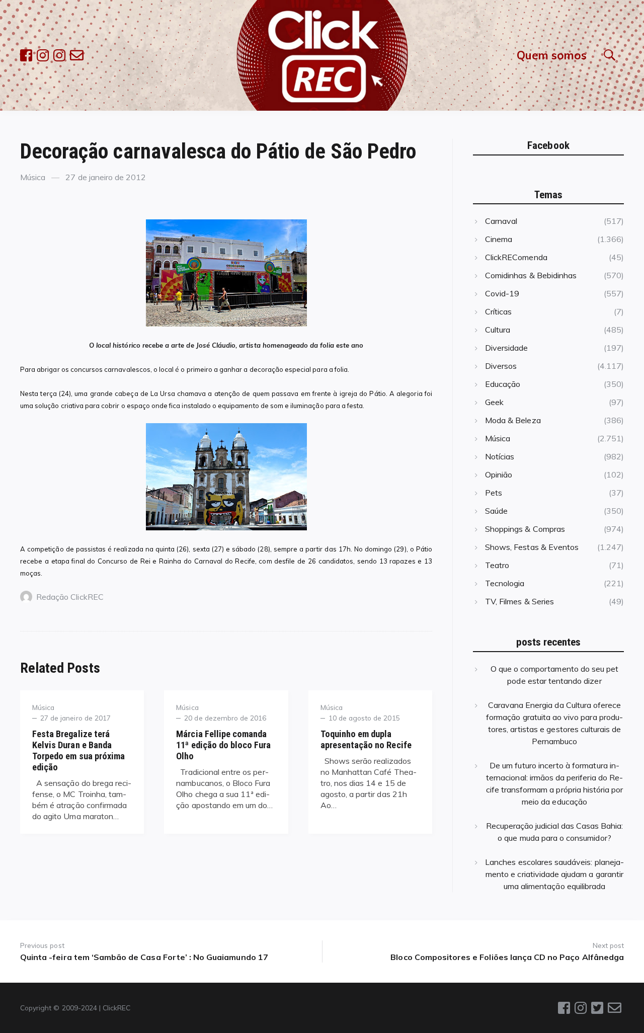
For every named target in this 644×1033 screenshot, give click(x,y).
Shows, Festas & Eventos (532, 547)
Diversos (501, 366)
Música (32, 177)
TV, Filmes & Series (519, 601)
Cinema (498, 239)
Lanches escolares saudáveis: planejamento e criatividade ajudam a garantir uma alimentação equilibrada (554, 874)
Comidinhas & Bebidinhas (531, 275)
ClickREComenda (516, 257)
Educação (502, 384)
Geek (494, 402)
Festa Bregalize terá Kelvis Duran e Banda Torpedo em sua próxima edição (78, 750)
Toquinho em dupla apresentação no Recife (366, 739)
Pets (493, 493)
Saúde (496, 511)
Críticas (498, 311)
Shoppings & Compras (525, 529)
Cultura (497, 330)
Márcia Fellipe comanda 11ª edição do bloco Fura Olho (223, 745)
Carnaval (501, 221)
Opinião (498, 474)
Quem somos (552, 55)
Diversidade (506, 348)
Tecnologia (504, 583)
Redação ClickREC (70, 597)
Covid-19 (502, 293)
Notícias (499, 456)
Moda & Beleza (513, 420)
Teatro (497, 565)
